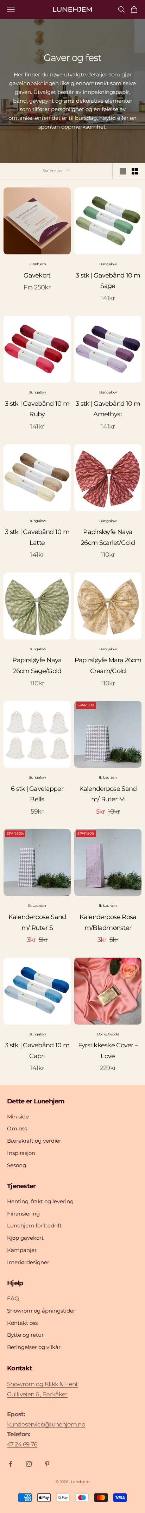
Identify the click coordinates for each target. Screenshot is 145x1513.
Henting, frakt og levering (40, 1201)
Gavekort (37, 275)
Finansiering (23, 1213)
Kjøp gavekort (25, 1237)
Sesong (16, 1165)
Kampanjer (22, 1250)
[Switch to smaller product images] (135, 171)
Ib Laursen (107, 777)
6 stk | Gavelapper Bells (37, 794)
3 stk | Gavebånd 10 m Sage (108, 281)
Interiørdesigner (28, 1262)
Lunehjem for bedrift (34, 1225)
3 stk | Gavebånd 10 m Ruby (37, 409)
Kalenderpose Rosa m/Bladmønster (108, 922)
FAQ (13, 1298)
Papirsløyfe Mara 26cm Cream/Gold (108, 665)
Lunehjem (37, 264)
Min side (18, 1116)
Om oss (17, 1128)
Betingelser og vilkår (34, 1347)
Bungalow (108, 264)
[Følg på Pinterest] (47, 1463)
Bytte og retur (25, 1334)
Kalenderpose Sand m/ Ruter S (37, 922)
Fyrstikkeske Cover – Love (108, 1050)
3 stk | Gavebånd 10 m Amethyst (108, 409)
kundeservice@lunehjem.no (46, 1424)
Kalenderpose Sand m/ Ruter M (108, 794)
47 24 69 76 (22, 1444)
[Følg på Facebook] (10, 1463)
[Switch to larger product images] (123, 171)
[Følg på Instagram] (28, 1463)
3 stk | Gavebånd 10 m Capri (37, 1050)
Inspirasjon (21, 1153)
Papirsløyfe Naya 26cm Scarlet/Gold (108, 537)
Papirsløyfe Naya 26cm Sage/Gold (37, 665)
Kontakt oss (22, 1323)
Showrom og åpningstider (41, 1310)
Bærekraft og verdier (34, 1140)
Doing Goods (108, 1034)
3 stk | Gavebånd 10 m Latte (37, 537)
